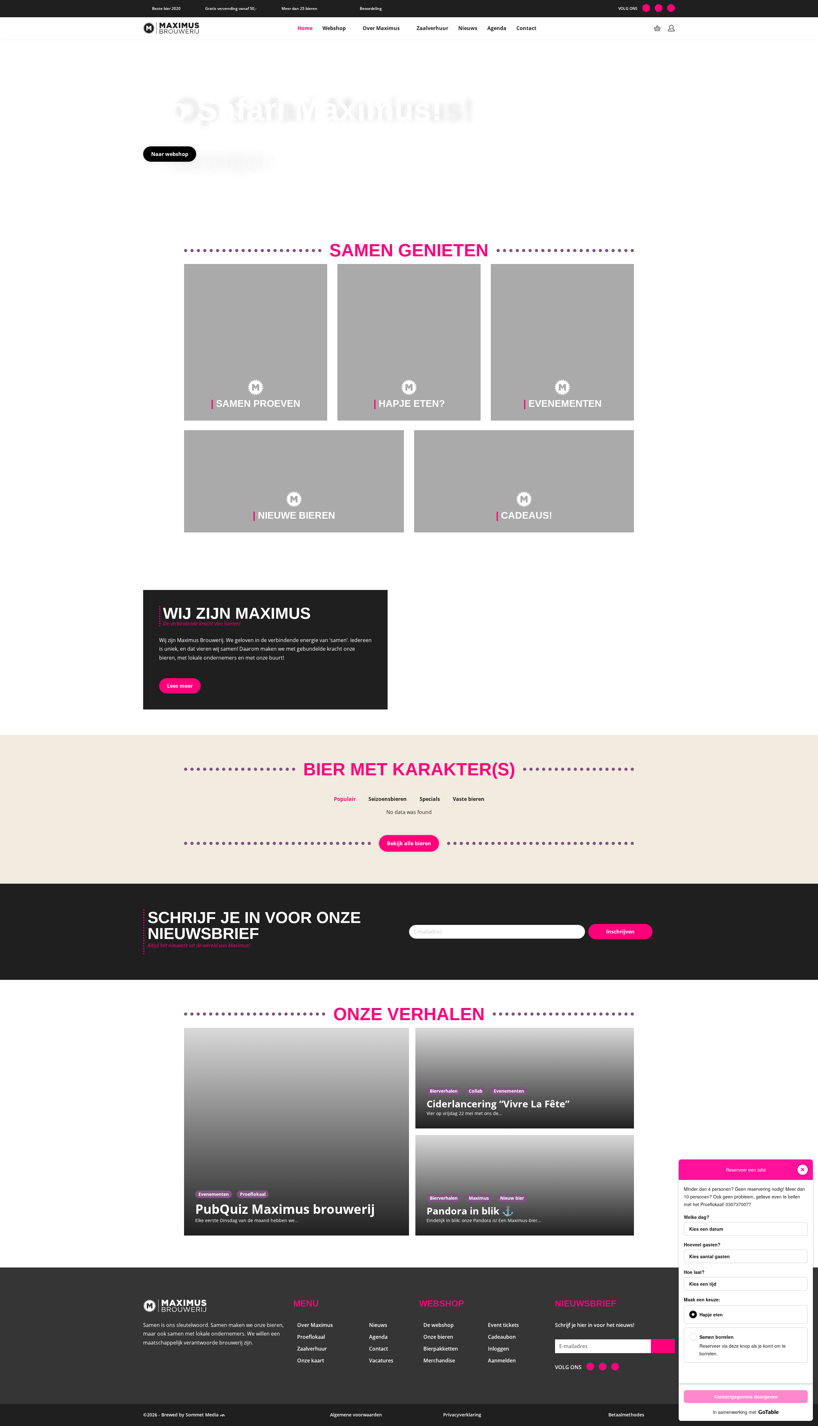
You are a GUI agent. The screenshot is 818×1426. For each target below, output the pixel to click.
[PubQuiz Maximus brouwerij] (296, 1132)
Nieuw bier (512, 1198)
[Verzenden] (663, 1346)
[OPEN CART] (657, 28)
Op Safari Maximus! (292, 109)
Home (305, 28)
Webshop (334, 28)
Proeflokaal (253, 1194)
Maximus (479, 1198)
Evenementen (213, 1194)
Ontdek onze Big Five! (193, 130)
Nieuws (467, 28)
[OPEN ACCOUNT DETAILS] (671, 28)
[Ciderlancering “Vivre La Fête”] (524, 1078)
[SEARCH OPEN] (643, 28)
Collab (475, 1091)
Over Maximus (381, 28)
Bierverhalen (444, 1091)
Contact (526, 28)
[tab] (345, 799)
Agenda (496, 28)
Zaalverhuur (432, 28)
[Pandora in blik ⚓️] (524, 1185)
